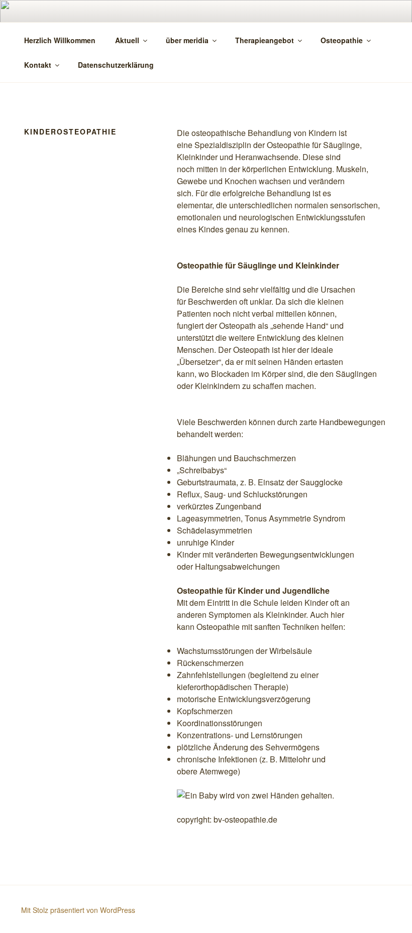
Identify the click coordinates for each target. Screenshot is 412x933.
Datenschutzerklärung (116, 65)
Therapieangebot (264, 40)
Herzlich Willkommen (59, 40)
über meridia (187, 40)
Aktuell (127, 40)
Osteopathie (342, 40)
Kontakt (37, 65)
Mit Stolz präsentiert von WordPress (78, 910)
